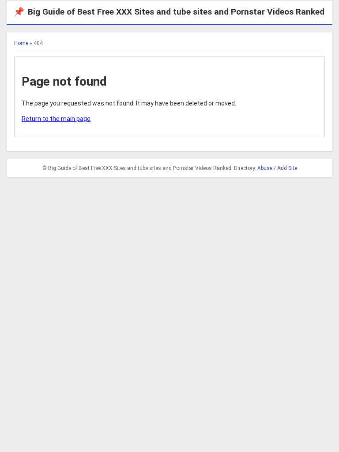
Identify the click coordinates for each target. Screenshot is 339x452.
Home (21, 43)
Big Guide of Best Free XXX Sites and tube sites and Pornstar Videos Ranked (169, 12)
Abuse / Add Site (277, 168)
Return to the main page (56, 118)
